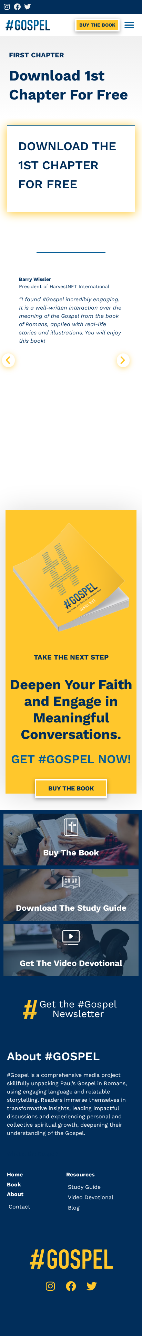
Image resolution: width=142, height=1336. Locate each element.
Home (15, 1174)
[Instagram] (6, 6)
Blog (74, 1207)
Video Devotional (90, 1197)
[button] (129, 25)
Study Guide (84, 1187)
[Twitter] (27, 6)
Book (14, 1184)
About (15, 1194)
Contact (19, 1206)
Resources (80, 1174)
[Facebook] (17, 6)
